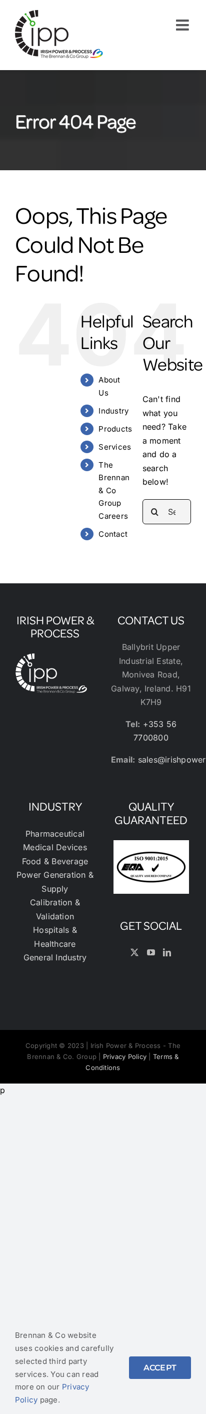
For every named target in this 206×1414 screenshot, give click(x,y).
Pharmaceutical (55, 834)
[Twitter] (134, 952)
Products (115, 429)
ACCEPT (160, 1367)
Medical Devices (55, 847)
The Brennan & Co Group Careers (114, 490)
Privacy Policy (124, 1056)
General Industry (55, 957)
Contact (113, 534)
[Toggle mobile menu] (183, 25)
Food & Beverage (55, 861)
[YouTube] (151, 952)
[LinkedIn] (167, 952)
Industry (113, 411)
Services (114, 447)
